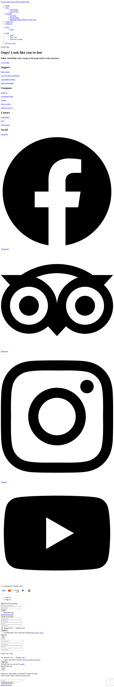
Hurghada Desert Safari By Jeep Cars (23, 20)
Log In (22, 664)
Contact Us (9, 22)
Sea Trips (13, 16)
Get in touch (5, 125)
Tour (7, 8)
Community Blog (7, 96)
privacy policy (39, 633)
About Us (8, 24)
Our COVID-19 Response (10, 76)
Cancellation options (8, 79)
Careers (3, 100)
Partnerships (5, 117)
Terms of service (6, 108)
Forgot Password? (7, 614)
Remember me (8, 612)
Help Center (5, 72)
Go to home (5, 62)
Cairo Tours (14, 10)
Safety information (7, 83)
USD (11, 29)
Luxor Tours (14, 12)
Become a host (10, 43)
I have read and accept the (21, 660)
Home (7, 6)
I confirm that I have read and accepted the (23, 633)
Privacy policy (6, 104)
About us (4, 93)
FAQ (2, 121)
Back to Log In (6, 685)
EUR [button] (7, 27)
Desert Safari (14, 18)
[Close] (2, 594)
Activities (8, 14)
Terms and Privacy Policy (31, 660)
